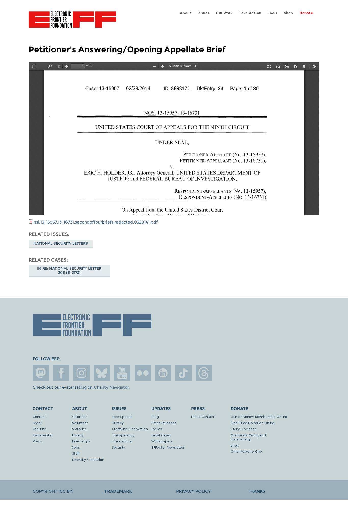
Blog (155, 416)
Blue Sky (102, 373)
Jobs (76, 447)
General (39, 416)
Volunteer (80, 423)
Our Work (224, 13)
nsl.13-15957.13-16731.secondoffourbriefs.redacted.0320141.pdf (96, 222)
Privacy (117, 423)
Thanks (256, 491)
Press (37, 441)
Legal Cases (161, 435)
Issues (203, 13)
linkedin (163, 373)
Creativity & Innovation (130, 429)
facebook (61, 373)
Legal (37, 423)
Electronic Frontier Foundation (72, 22)
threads (204, 373)
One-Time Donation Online (253, 423)
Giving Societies (244, 429)
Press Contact (203, 416)
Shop (288, 13)
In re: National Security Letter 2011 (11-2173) (69, 270)
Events (156, 429)
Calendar (79, 416)
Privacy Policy (193, 491)
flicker (143, 373)
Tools (272, 13)
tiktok (183, 373)
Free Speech (122, 416)
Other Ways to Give (246, 451)
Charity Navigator (111, 387)
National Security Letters (60, 243)
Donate (306, 13)
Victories (79, 429)
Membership (43, 435)
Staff (75, 453)
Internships (81, 441)
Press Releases (163, 423)
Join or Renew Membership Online (259, 416)
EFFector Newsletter (167, 447)
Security (39, 429)
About (185, 13)
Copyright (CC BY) (53, 491)
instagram (81, 373)
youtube (122, 373)
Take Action (250, 13)
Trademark (118, 491)
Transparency (123, 435)
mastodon (41, 373)
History (77, 435)
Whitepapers (161, 441)
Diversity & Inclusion (88, 459)
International (122, 441)
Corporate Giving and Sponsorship (248, 437)
